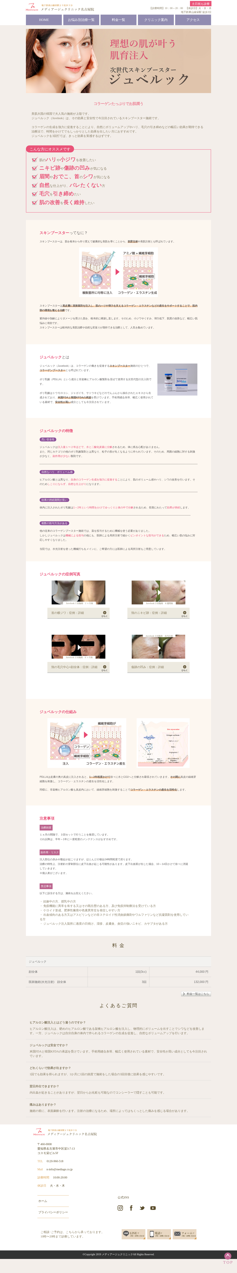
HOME (44, 20)
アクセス (193, 20)
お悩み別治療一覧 (81, 20)
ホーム (42, 1201)
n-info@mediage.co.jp (59, 1169)
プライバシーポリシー (53, 1212)
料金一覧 (118, 20)
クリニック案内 (156, 20)
